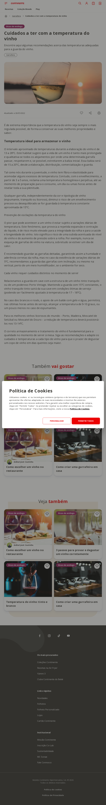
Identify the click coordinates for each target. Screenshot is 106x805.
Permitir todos (86, 421)
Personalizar (57, 421)
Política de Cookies (80, 409)
